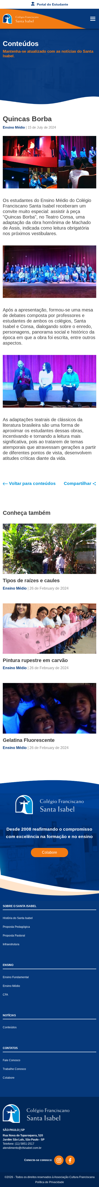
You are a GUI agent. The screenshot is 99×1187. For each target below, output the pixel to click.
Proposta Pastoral (14, 935)
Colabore (49, 852)
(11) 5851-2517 (24, 1143)
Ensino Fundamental (16, 977)
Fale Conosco (11, 1060)
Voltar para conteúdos (32, 483)
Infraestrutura (11, 944)
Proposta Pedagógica (16, 926)
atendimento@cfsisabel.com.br (22, 1148)
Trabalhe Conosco (14, 1069)
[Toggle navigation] (92, 18)
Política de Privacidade (49, 1182)
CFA (5, 994)
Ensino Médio (14, 127)
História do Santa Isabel (18, 918)
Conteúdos (10, 1027)
